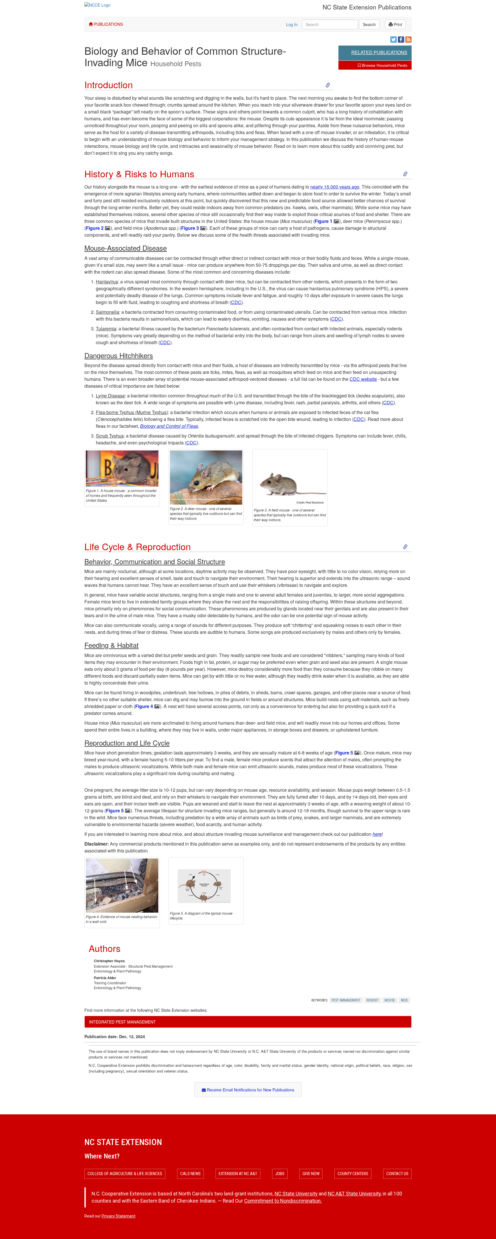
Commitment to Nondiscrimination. (283, 1201)
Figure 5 (344, 752)
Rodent (373, 1000)
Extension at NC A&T (238, 1173)
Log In (292, 24)
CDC (236, 302)
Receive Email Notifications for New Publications (250, 1090)
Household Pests (176, 63)
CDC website (363, 379)
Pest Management (346, 1000)
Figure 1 (323, 221)
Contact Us (397, 1173)
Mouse (390, 1000)
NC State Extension (123, 1142)
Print (397, 24)
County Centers (353, 1173)
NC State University (296, 1194)
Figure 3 (190, 228)
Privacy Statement (118, 1216)
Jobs (279, 1173)
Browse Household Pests (384, 65)
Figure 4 (144, 706)
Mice (404, 1000)
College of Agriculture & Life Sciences (125, 1173)
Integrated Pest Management (122, 1022)
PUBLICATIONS (108, 24)
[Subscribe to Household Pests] (408, 39)
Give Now (311, 1173)
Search (369, 24)
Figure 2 (95, 228)
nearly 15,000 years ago (334, 186)
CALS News (190, 1173)
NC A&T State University (354, 1194)
